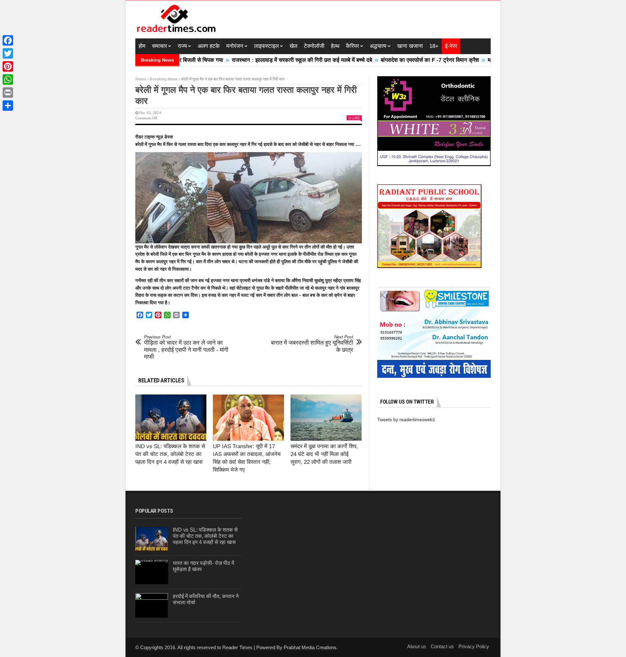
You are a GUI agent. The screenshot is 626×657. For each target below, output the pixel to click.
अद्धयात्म (378, 46)
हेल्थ (335, 46)
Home (140, 79)
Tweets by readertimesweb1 (406, 419)
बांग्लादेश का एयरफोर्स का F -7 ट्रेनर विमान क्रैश (404, 60)
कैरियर (352, 46)
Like (356, 118)
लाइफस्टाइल (266, 46)
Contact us (442, 646)
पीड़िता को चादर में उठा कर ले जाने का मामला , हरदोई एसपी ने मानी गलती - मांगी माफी (186, 347)
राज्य (182, 46)
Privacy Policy (473, 646)
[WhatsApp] (7, 79)
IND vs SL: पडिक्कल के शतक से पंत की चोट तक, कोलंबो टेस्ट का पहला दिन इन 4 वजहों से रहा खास (170, 454)
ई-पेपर (451, 46)
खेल (293, 46)
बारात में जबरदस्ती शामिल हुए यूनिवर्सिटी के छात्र (312, 344)
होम (142, 46)
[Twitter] (7, 53)
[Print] (7, 92)
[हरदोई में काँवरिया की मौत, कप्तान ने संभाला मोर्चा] (151, 605)
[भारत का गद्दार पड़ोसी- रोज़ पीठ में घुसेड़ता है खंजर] (151, 572)
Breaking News (164, 79)
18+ (434, 46)
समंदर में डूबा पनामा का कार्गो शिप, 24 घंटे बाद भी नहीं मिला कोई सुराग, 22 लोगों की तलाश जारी (324, 454)
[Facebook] (7, 40)
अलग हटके (209, 46)
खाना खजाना (410, 46)
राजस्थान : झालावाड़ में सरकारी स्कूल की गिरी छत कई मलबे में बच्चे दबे (276, 60)
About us (416, 646)
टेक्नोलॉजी (314, 46)
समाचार (159, 46)
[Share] (7, 105)
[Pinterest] (7, 66)
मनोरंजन (234, 46)
